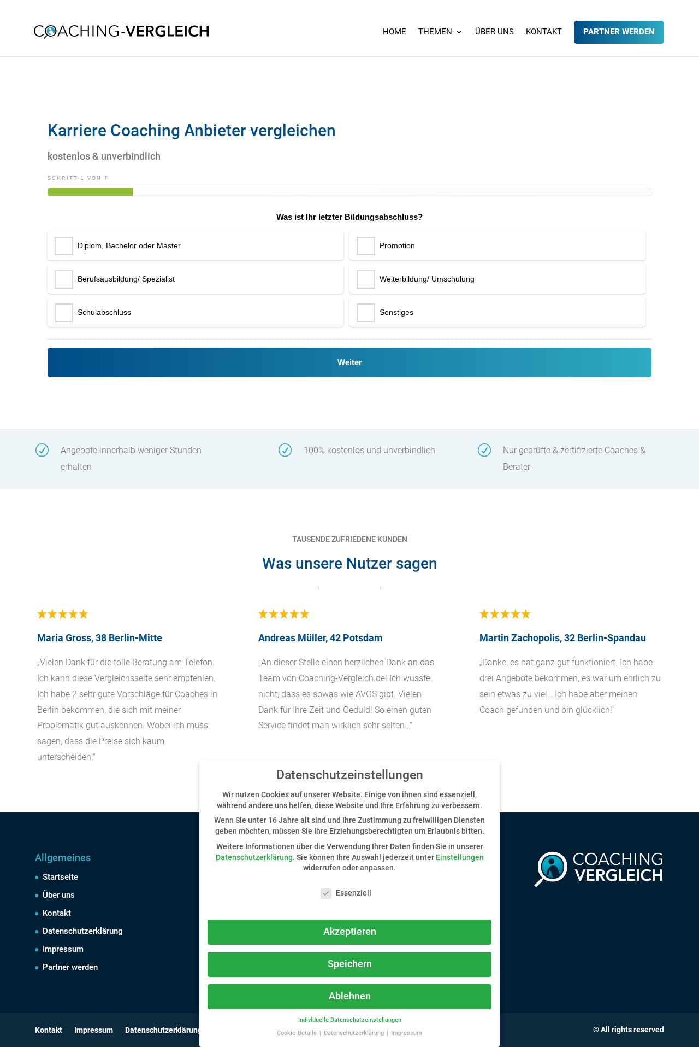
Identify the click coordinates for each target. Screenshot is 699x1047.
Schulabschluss (104, 312)
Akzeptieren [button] (349, 931)
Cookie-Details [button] (297, 1033)
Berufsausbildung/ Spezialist (126, 278)
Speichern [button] (350, 963)
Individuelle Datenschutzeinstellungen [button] (349, 1019)
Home (394, 32)
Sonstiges (396, 312)
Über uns (494, 32)
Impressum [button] (406, 1033)
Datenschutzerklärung (83, 931)
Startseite (60, 877)
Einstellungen (460, 857)
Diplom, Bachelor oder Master (129, 245)
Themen (435, 32)
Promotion (397, 245)
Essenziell (353, 892)
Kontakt (544, 32)
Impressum (63, 949)
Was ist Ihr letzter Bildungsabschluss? (349, 216)
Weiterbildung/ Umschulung (427, 278)
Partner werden (619, 32)
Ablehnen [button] (350, 996)
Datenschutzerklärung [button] (355, 1033)
